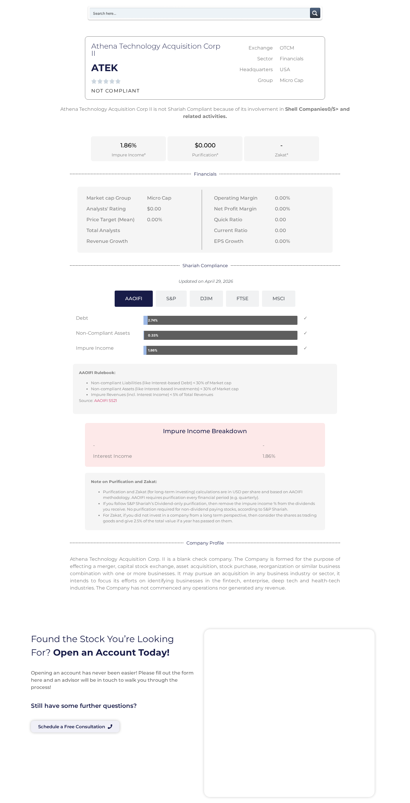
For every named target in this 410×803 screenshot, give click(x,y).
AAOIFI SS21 (105, 400)
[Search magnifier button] (315, 13)
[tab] (134, 299)
